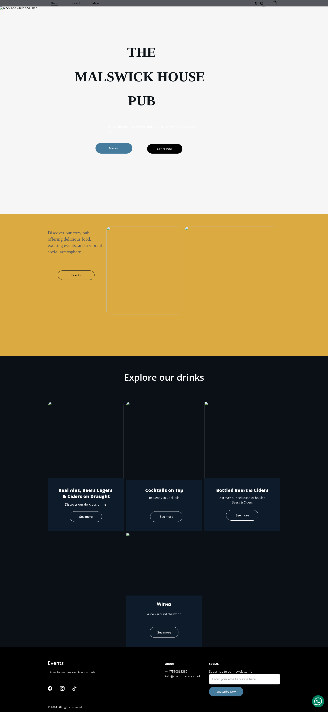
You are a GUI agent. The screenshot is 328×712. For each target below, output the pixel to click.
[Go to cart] (274, 3)
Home (54, 3)
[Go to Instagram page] (261, 3)
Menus (114, 148)
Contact (75, 3)
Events (76, 275)
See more (86, 517)
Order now (164, 149)
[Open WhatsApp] (318, 701)
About (95, 3)
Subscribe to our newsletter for (231, 671)
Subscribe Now (226, 691)
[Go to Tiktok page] (74, 688)
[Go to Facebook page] (257, 3)
